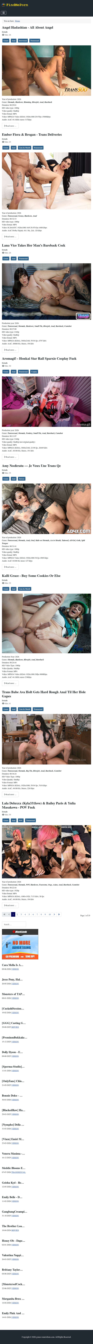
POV (21, 820)
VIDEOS (15, 969)
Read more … (10, 125)
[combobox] (14, 924)
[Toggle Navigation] (3, 13)
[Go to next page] (54, 914)
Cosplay (34, 371)
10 (50, 914)
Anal (13, 40)
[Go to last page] (58, 914)
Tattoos (21, 478)
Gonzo (6, 40)
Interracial (23, 40)
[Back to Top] (88, 1339)
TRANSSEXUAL (18, 1172)
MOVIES (15, 1027)
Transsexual (34, 40)
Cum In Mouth (24, 147)
